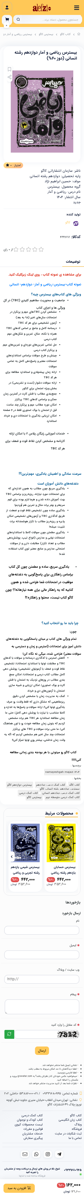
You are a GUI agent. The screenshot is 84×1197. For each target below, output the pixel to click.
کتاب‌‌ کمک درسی (28, 793)
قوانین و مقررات (33, 1129)
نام (77, 920)
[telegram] (59, 1154)
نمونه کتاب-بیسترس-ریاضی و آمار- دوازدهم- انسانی (45, 284)
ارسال (42, 1051)
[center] (18, 19)
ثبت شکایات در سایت (68, 1133)
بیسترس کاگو (46, 34)
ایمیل (73, 945)
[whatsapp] (36, 1154)
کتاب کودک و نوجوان (30, 1119)
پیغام (73, 994)
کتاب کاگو (65, 34)
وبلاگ (78, 1124)
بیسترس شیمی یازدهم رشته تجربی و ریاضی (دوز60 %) (25, 870)
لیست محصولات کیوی (29, 1124)
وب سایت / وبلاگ (68, 969)
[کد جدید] (9, 1034)
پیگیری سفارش (33, 1138)
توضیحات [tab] (73, 261)
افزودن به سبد (17, 1188)
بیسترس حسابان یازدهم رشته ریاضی (63, 870)
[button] (72, 856)
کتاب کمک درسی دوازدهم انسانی (61, 793)
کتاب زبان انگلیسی (70, 1119)
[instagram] (48, 1154)
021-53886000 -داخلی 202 (21, 1093)
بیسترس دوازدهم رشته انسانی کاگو (60, 789)
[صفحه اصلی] (78, 35)
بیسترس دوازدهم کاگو (19, 785)
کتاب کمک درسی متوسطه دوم (63, 797)
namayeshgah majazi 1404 (62, 772)
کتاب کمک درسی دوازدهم (50, 785)
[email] (25, 1154)
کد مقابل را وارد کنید (63, 1024)
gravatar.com (25, 1076)
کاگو (67, 222)
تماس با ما (75, 1138)
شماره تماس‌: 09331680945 (60, 1093)
